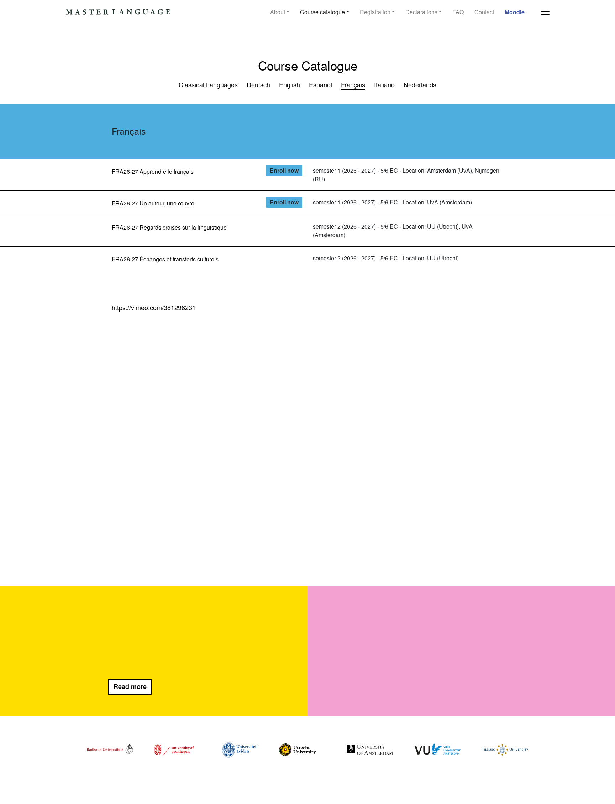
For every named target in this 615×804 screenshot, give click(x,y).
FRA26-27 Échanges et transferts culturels (165, 259)
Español (320, 84)
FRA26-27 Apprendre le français (153, 171)
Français (353, 84)
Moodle (515, 12)
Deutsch (258, 84)
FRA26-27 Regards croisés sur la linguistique (169, 227)
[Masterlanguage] (118, 12)
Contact (484, 12)
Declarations (421, 12)
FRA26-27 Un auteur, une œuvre (153, 203)
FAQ (458, 12)
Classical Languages (208, 84)
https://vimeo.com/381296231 (154, 307)
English (289, 84)
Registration (375, 12)
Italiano (384, 84)
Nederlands (420, 84)
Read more (130, 686)
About (277, 12)
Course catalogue (322, 12)
